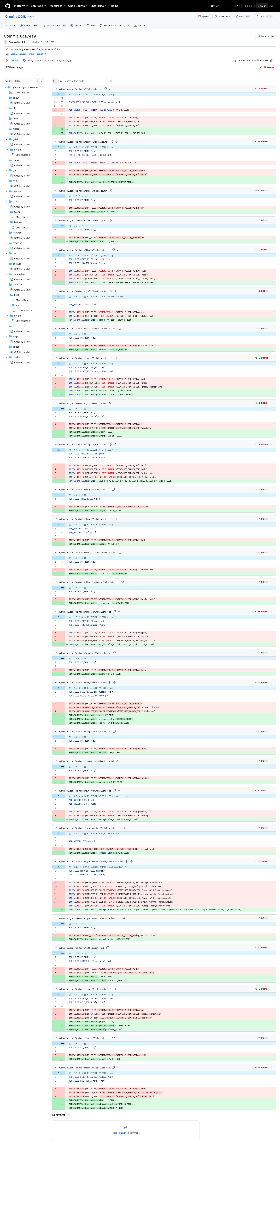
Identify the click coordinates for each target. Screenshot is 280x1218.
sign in (122, 1132)
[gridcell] (164, 94)
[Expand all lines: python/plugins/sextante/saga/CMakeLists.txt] (115, 989)
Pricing (114, 5)
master (15, 60)
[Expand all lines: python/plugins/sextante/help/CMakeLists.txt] (115, 444)
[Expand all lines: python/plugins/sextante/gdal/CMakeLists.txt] (115, 291)
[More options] (272, 88)
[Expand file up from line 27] (58, 94)
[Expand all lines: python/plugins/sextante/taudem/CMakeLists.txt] (118, 1067)
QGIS (22, 17)
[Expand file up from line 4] (58, 796)
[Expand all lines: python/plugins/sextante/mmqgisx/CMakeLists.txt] (119, 611)
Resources (55, 5)
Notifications (224, 16)
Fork (244, 16)
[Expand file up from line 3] (58, 147)
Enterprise (97, 5)
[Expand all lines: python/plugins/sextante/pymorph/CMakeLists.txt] (119, 790)
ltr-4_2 (31, 60)
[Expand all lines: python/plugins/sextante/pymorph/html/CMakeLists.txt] (124, 828)
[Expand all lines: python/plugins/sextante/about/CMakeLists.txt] (116, 141)
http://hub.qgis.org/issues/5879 (28, 54)
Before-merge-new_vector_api (56, 60)
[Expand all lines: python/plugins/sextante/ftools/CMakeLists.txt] (118, 250)
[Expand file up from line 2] (58, 255)
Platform (19, 5)
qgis (12, 17)
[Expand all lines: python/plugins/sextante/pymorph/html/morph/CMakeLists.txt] (131, 861)
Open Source (76, 5)
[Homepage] (7, 5)
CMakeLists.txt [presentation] (21, 92)
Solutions (37, 5)
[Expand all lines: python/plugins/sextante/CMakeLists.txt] (110, 88)
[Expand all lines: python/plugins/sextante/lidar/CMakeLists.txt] (116, 519)
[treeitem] (24, 225)
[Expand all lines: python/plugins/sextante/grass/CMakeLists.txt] (116, 358)
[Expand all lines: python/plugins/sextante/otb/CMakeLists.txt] (114, 682)
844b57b (247, 60)
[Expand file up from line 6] (58, 867)
